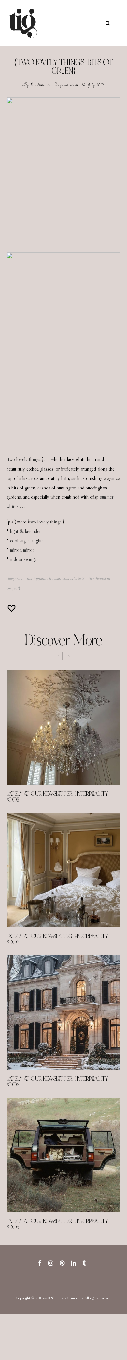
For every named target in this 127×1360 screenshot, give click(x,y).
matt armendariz (67, 578)
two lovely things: (24, 459)
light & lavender (25, 531)
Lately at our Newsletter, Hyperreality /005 (57, 1224)
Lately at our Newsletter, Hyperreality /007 (57, 939)
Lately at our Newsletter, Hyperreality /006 (57, 1082)
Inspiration (64, 84)
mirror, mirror (22, 550)
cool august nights (27, 541)
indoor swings (23, 559)
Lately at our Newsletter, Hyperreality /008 (57, 797)
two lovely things (45, 522)
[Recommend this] (12, 608)
